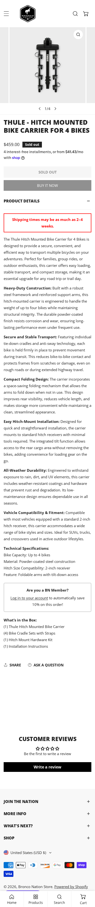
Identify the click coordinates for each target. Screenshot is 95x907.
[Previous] (40, 108)
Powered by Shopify (71, 886)
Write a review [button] (47, 767)
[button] (86, 13)
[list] (47, 70)
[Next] (55, 108)
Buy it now (47, 185)
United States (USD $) (28, 852)
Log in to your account (29, 597)
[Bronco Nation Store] (28, 14)
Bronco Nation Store (35, 886)
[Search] (75, 13)
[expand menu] (6, 13)
